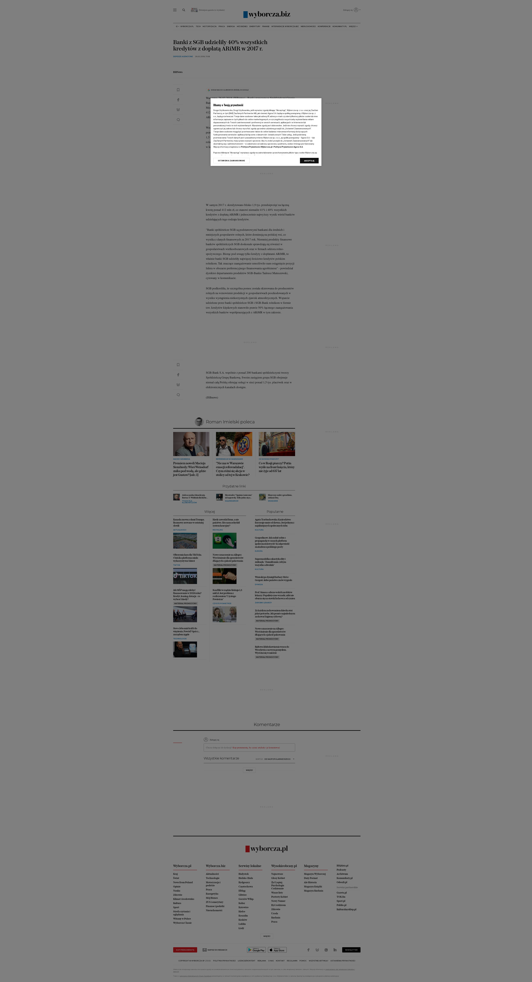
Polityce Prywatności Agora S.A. (288, 147)
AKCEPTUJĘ (309, 161)
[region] (266, 132)
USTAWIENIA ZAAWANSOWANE (231, 161)
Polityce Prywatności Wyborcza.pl (256, 147)
